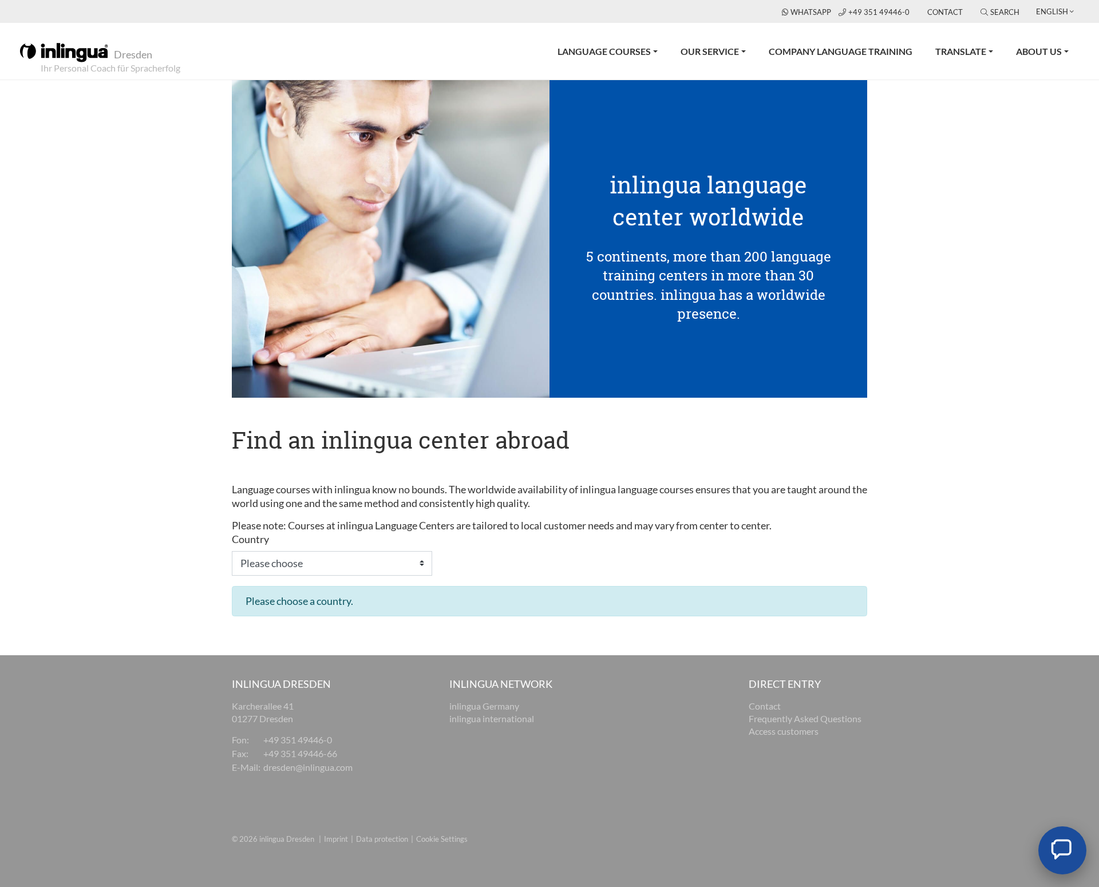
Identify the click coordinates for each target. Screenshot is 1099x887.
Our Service (710, 51)
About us (1039, 51)
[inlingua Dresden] (64, 51)
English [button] (1052, 11)
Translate (960, 51)
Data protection (382, 839)
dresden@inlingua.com (308, 767)
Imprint (336, 839)
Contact (945, 12)
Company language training (840, 51)
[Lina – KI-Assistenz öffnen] (1062, 850)
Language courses (604, 51)
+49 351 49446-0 (879, 12)
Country (250, 539)
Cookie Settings (442, 839)
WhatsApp (811, 12)
